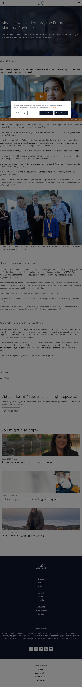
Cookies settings (20, 113)
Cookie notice (52, 107)
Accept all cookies (61, 113)
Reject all (46, 113)
